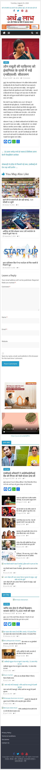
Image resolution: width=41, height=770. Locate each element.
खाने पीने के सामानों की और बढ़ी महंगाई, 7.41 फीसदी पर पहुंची (18, 200)
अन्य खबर (6, 469)
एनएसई (7, 759)
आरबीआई (20, 759)
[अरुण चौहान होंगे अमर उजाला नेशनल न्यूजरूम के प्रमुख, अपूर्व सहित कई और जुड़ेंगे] (20, 577)
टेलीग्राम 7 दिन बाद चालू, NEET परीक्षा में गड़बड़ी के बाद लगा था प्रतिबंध (27, 555)
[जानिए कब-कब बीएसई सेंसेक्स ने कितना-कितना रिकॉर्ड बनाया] (7, 675)
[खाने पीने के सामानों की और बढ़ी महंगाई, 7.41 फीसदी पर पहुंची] (20, 179)
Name (4, 317)
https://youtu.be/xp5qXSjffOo (20, 436)
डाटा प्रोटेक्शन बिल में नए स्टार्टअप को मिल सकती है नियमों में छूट (20, 263)
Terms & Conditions (9, 736)
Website (5, 341)
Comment (6, 287)
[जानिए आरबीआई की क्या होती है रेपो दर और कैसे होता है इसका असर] (9, 708)
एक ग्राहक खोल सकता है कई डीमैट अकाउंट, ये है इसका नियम (19, 634)
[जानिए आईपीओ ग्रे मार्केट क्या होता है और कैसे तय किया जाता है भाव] (8, 650)
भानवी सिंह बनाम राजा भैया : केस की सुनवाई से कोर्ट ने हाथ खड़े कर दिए (26, 521)
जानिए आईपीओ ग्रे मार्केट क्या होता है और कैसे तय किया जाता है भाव (26, 652)
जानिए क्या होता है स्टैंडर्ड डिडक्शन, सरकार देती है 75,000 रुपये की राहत (19, 609)
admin (18, 78)
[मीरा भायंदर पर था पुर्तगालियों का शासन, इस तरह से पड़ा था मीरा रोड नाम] (11, 641)
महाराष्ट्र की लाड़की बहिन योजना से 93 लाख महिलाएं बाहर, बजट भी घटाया (27, 532)
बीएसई (11, 759)
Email (4, 329)
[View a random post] (37, 33)
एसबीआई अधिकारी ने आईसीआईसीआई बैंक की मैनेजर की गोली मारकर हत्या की (19, 474)
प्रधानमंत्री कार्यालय (29, 759)
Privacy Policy (6, 733)
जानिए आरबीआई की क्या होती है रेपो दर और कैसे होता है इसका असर (20, 710)
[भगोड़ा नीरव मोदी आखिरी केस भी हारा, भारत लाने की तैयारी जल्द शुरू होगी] (8, 541)
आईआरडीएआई (18, 761)
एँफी (25, 761)
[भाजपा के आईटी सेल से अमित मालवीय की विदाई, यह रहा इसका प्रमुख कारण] (8, 497)
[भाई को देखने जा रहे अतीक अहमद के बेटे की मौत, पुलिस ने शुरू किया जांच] (8, 508)
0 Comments (26, 78)
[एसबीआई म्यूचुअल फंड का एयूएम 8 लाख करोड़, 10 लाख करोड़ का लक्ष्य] (20, 661)
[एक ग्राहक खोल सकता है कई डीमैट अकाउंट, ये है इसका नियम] (19, 632)
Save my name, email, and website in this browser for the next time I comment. (20, 357)
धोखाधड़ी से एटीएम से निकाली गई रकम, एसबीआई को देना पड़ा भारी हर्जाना (19, 166)
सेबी (16, 759)
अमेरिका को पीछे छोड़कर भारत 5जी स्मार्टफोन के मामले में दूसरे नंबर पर (19, 232)
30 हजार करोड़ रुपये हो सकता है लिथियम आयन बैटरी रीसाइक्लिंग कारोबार (19, 153)
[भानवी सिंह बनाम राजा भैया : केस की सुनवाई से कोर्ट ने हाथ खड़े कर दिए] (8, 519)
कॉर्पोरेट (6, 62)
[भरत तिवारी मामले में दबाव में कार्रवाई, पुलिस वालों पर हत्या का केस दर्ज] (20, 564)
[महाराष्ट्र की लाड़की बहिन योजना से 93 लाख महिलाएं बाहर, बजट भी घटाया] (8, 530)
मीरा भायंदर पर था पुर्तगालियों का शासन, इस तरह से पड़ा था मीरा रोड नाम (19, 643)
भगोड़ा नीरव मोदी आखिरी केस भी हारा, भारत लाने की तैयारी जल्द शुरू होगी (26, 543)
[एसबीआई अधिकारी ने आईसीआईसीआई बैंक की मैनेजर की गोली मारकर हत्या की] (20, 447)
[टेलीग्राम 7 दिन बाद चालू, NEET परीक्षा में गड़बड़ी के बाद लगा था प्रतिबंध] (8, 553)
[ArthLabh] (4, 33)
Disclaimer (5, 739)
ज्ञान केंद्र (6, 604)
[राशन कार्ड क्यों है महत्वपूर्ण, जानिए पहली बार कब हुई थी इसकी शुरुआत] (20, 685)
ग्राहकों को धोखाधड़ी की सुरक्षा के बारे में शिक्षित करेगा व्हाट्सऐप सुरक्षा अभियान (20, 700)
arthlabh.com (19, 757)
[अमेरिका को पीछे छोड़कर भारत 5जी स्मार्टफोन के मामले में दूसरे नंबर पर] (20, 210)
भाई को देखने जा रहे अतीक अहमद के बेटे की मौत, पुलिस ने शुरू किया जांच (26, 510)
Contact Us (5, 743)
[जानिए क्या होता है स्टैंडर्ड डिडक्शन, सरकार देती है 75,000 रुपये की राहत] (20, 600)
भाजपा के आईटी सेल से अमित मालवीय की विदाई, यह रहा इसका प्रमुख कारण (26, 499)
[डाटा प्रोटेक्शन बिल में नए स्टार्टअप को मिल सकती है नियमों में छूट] (20, 242)
